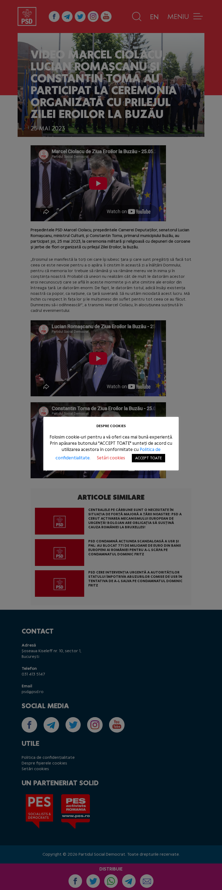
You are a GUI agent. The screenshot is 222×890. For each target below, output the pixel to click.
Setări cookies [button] (111, 457)
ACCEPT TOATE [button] (148, 458)
